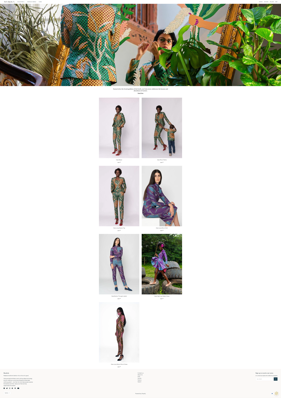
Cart (276, 1)
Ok (275, 379)
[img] (4, 388)
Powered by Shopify (140, 393)
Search (261, 1)
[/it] (9, 2)
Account (266, 1)
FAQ (139, 376)
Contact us (140, 373)
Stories (139, 378)
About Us (140, 374)
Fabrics (139, 380)
